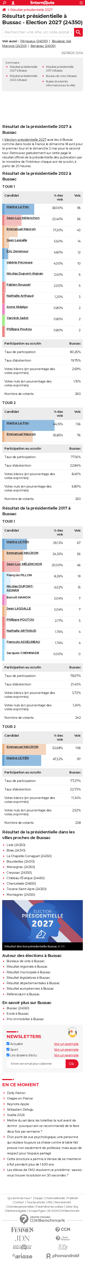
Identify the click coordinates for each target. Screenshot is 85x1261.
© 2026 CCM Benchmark (63, 1210)
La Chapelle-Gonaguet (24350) (29, 856)
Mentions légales (16, 1210)
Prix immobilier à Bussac (25, 1019)
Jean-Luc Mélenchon (23, 218)
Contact (19, 1202)
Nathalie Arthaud (20, 296)
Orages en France (20, 1098)
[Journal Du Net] (22, 1238)
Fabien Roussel (18, 285)
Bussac (50, 81)
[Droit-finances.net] (62, 1238)
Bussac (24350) (18, 1008)
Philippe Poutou (19, 329)
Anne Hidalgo (17, 307)
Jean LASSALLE (19, 608)
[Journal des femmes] (22, 1229)
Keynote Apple (18, 1104)
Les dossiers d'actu (23, 1055)
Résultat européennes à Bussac (30, 989)
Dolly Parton (16, 1093)
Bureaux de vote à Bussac (25, 961)
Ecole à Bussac (18, 1014)
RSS (50, 1202)
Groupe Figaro (37, 1210)
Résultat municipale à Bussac (28, 972)
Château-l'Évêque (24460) (25, 878)
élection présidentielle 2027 (25, 140)
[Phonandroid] (62, 1256)
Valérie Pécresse (19, 262)
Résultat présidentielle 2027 (31, 10)
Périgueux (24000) (34, 41)
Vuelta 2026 (16, 1115)
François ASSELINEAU (23, 642)
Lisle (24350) (16, 845)
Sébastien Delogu (20, 1109)
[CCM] (62, 1229)
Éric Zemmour (17, 251)
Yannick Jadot (18, 318)
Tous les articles (35, 1202)
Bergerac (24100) (43, 46)
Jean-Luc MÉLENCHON (24, 564)
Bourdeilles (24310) (21, 861)
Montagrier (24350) (21, 895)
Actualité (16, 1044)
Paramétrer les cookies (49, 1206)
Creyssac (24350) (19, 873)
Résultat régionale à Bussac (27, 967)
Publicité (72, 1198)
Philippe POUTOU (20, 620)
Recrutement (63, 1202)
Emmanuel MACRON (22, 553)
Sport (13, 1050)
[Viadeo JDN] (62, 1247)
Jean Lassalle (17, 240)
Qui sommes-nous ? (19, 1198)
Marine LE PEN (18, 542)
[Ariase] (22, 1256)
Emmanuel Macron (21, 229)
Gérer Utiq (72, 1206)
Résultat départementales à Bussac (33, 983)
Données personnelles (20, 1206)
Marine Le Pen (18, 207)
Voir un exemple (66, 1044)
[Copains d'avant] (22, 1247)
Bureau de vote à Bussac (61, 76)
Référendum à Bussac (23, 994)
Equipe (38, 1198)
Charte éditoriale (55, 1198)
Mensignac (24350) (21, 867)
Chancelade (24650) (21, 883)
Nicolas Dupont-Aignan (25, 273)
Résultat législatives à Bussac (28, 978)
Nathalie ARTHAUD (21, 631)
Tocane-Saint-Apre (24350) (26, 889)
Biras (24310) (16, 850)
